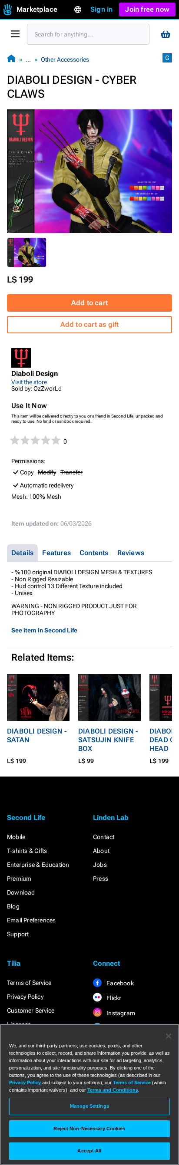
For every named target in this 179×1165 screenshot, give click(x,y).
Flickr (113, 997)
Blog (13, 906)
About (101, 850)
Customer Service (30, 1010)
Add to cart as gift (89, 324)
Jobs (100, 864)
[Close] (168, 1036)
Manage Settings (89, 1106)
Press (100, 878)
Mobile (16, 836)
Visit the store (29, 381)
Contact (103, 836)
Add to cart (89, 303)
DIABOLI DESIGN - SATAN (36, 735)
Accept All (89, 1150)
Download (21, 892)
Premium (19, 878)
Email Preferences (31, 920)
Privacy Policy (25, 996)
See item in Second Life (44, 630)
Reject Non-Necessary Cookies (89, 1128)
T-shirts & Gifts (27, 850)
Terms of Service (29, 982)
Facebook (119, 983)
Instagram (120, 1013)
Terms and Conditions (112, 1090)
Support (18, 934)
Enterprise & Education (38, 864)
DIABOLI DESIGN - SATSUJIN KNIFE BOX (108, 740)
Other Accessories (65, 59)
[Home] (11, 59)
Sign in (101, 9)
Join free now (147, 9)
